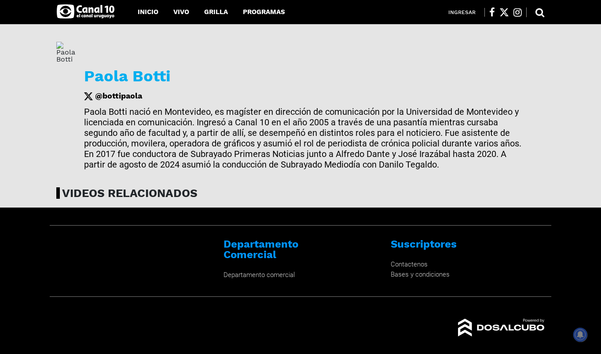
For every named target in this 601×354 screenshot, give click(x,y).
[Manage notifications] (580, 335)
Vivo (181, 12)
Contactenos (409, 264)
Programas (264, 12)
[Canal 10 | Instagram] (517, 12)
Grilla (216, 12)
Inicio (148, 12)
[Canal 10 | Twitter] (504, 12)
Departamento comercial (259, 275)
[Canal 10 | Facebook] (492, 12)
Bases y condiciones (420, 274)
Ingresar (462, 12)
